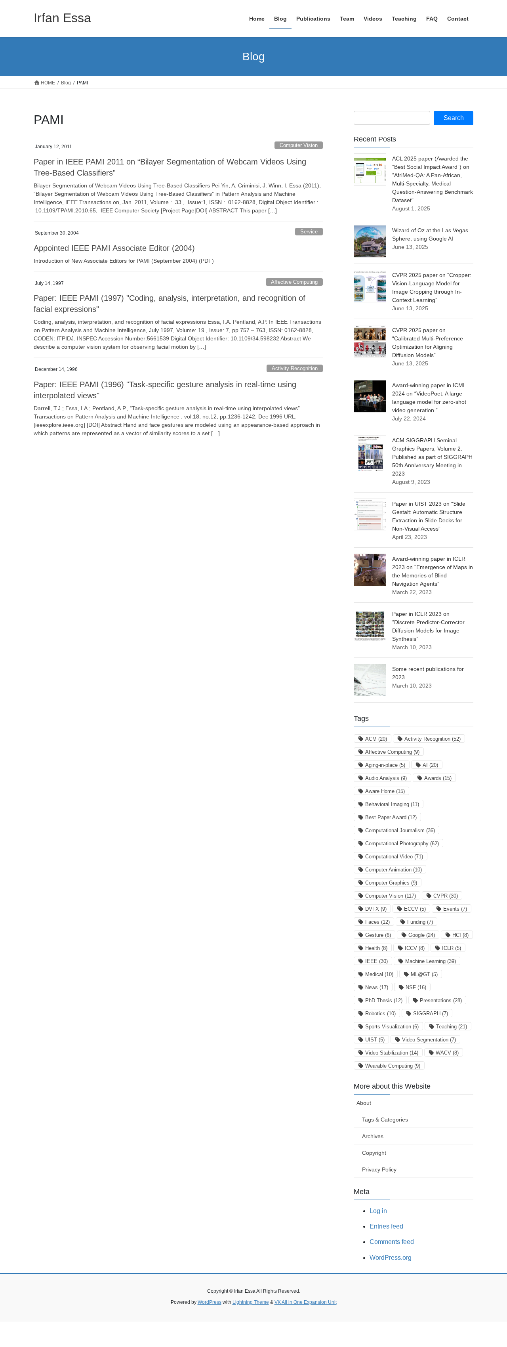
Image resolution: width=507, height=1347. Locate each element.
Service (309, 232)
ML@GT (424, 974)
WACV (447, 1053)
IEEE (376, 961)
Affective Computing (294, 282)
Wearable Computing (392, 1066)
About (363, 1103)
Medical (379, 974)
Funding (420, 922)
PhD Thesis (383, 1000)
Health (376, 948)
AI (430, 765)
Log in (378, 1211)
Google (421, 935)
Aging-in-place (385, 765)
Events (455, 909)
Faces (377, 922)
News (376, 987)
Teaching (451, 1027)
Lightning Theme (251, 1302)
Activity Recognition (295, 368)
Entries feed (386, 1226)
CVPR (445, 896)
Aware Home (385, 791)
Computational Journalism (400, 830)
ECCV (415, 909)
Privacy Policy (379, 1169)
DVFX (376, 909)
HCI (460, 935)
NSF (416, 987)
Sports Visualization (392, 1027)
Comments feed (392, 1241)
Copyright (374, 1153)
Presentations (441, 1000)
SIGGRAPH (430, 1013)
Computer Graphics (391, 883)
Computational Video (394, 857)
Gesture (378, 935)
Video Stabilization (391, 1053)
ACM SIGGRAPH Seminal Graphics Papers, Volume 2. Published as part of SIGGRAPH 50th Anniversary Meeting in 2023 (432, 457)
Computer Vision (299, 145)
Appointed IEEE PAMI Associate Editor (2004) (114, 248)
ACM (376, 739)
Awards (438, 778)
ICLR (451, 948)
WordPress (209, 1302)
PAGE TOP (487, 1300)
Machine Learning (430, 961)
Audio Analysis (386, 778)
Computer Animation (393, 870)
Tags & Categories (385, 1119)
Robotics (380, 1013)
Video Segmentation (429, 1040)
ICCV (415, 948)
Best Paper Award (391, 817)
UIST (375, 1040)
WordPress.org (391, 1257)
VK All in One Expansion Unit (305, 1302)
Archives (372, 1136)
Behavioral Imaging (392, 804)
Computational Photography (402, 843)
